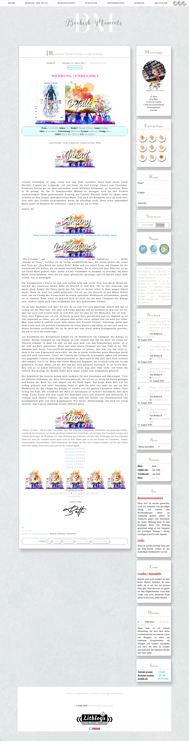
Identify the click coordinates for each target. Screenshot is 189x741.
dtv (30, 530)
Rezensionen (75, 67)
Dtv (49, 541)
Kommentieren (98, 63)
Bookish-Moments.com (100, 706)
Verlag (76, 493)
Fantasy (57, 541)
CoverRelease (147, 337)
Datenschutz (87, 693)
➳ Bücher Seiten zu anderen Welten (154, 293)
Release (156, 378)
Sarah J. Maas (83, 541)
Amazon (54, 493)
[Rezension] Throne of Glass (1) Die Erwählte (74, 54)
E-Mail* (141, 192)
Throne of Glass (100, 541)
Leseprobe (75, 496)
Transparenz (116, 693)
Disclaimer (101, 693)
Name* (141, 183)
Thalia (66, 493)
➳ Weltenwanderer (150, 268)
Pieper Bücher (91, 493)
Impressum (72, 693)
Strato (155, 478)
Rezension (68, 541)
